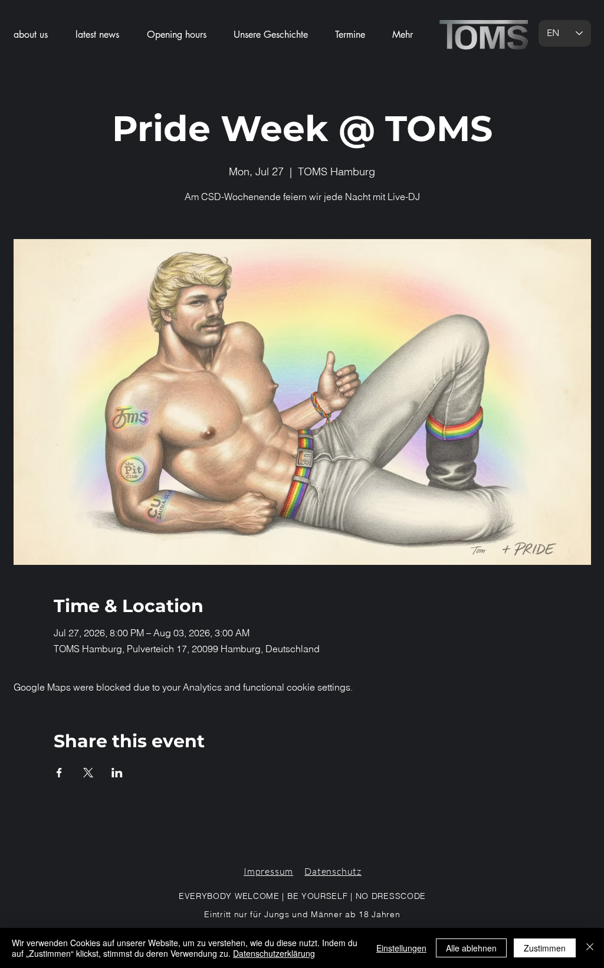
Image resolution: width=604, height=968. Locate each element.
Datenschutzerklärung (274, 953)
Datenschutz (333, 871)
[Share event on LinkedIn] (117, 772)
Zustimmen (545, 948)
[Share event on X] (88, 772)
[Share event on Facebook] (59, 772)
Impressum (268, 871)
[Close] (590, 948)
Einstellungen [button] (401, 948)
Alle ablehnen (471, 948)
